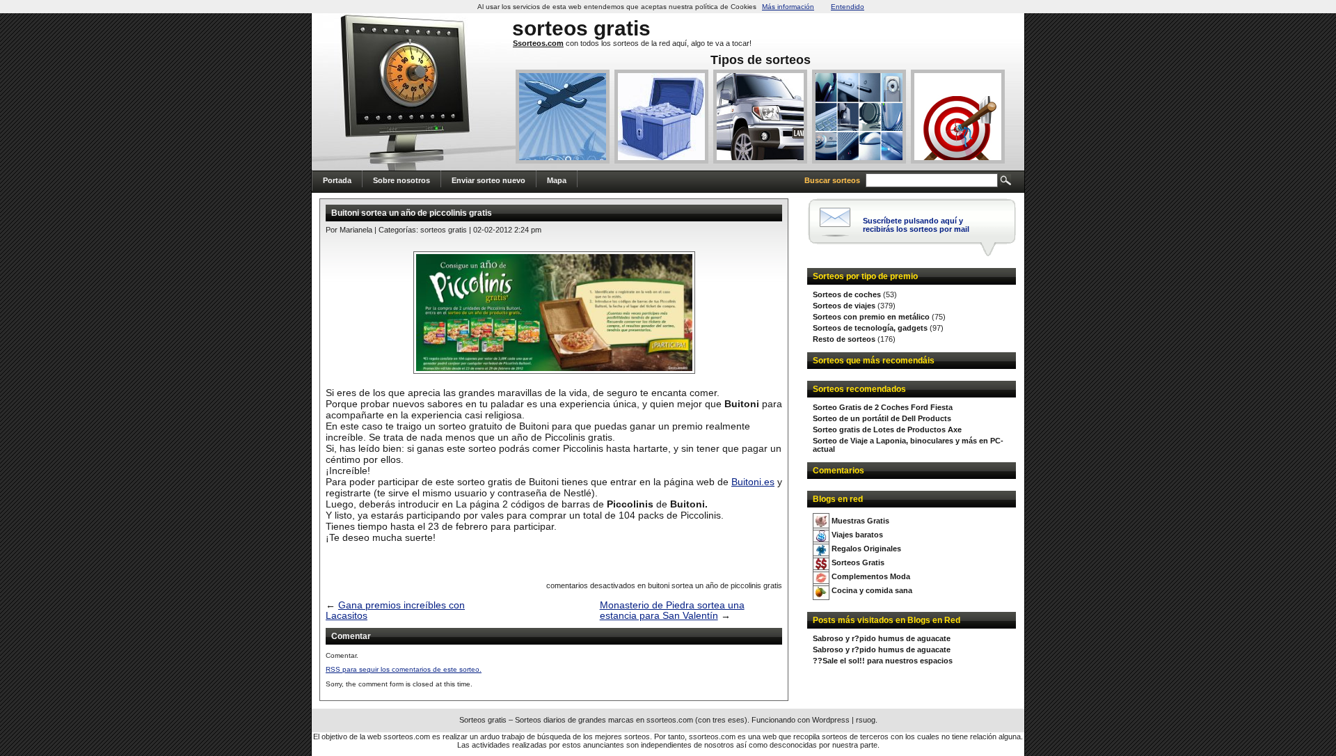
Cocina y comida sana (872, 590)
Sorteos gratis (443, 230)
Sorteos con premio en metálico (871, 317)
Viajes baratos (857, 534)
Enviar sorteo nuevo (488, 180)
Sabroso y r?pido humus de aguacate (882, 638)
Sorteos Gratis (858, 562)
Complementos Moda (871, 576)
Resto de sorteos (844, 339)
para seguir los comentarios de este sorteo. (404, 669)
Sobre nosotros (401, 180)
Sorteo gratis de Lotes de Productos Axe (887, 429)
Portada (337, 180)
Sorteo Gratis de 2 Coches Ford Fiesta (883, 407)
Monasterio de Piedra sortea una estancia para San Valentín (672, 610)
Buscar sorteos (832, 180)
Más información (788, 6)
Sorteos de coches (847, 294)
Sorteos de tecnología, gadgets (870, 328)
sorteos (550, 28)
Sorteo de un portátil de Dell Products (882, 418)
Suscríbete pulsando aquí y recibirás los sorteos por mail (916, 224)
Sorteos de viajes (844, 305)
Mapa (556, 180)
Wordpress (831, 720)
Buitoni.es (752, 481)
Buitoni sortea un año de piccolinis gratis (411, 213)
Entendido (847, 6)
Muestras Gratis (860, 521)
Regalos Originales (866, 548)
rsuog (865, 720)
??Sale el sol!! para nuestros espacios (883, 660)
